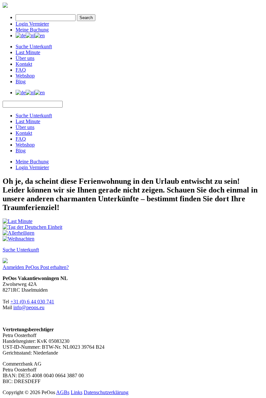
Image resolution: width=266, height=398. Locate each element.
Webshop (25, 75)
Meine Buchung (32, 29)
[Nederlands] (30, 35)
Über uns (25, 58)
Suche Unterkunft (34, 46)
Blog (21, 81)
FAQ (21, 70)
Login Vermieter (32, 24)
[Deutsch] (21, 35)
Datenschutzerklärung (106, 392)
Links (76, 392)
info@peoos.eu (28, 307)
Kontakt (24, 64)
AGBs (62, 392)
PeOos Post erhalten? (47, 267)
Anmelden (14, 267)
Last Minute (28, 52)
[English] (40, 35)
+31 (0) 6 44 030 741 (32, 301)
